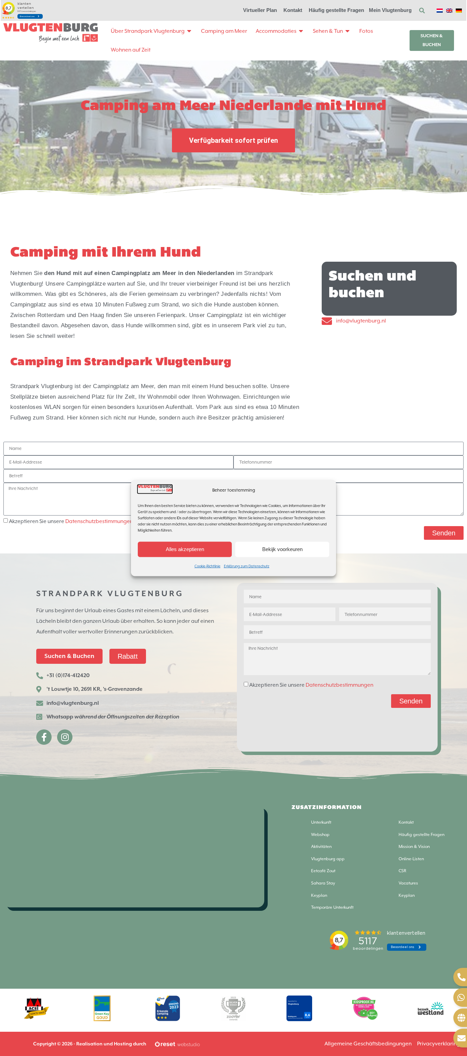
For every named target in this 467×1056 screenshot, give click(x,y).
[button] (421, 10)
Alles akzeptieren (185, 549)
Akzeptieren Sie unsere (71, 521)
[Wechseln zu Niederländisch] (439, 10)
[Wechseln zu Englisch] (449, 10)
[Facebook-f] (44, 737)
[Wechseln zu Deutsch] (459, 10)
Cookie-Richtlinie (208, 566)
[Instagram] (64, 737)
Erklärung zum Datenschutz (246, 566)
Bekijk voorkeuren (282, 549)
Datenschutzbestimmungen (99, 521)
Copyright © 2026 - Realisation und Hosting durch (89, 1044)
